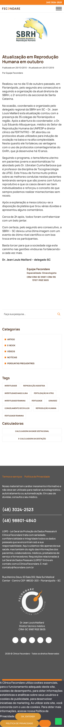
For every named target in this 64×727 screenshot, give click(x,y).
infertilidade (11, 385)
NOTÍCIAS (12, 357)
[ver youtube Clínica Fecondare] (14, 2)
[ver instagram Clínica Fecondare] (3, 2)
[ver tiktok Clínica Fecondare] (19, 2)
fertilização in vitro (44, 393)
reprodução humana (46, 408)
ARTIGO (11, 339)
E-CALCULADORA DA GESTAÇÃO (32, 438)
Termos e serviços (12, 476)
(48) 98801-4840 (19, 520)
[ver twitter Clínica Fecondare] (24, 2)
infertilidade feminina (15, 400)
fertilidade (37, 400)
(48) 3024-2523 (54, 2)
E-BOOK (11, 345)
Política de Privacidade (37, 476)
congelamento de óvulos (17, 408)
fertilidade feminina (14, 415)
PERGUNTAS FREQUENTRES (20, 363)
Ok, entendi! (28, 716)
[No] (45, 723)
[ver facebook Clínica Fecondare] (8, 2)
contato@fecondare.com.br (18, 567)
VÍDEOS (11, 351)
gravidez (53, 400)
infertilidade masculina (16, 393)
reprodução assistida (34, 385)
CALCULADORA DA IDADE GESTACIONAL (32, 431)
